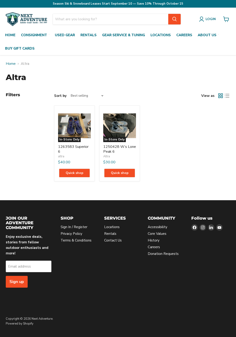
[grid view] (220, 95)
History (153, 240)
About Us (207, 35)
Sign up (16, 281)
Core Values (157, 233)
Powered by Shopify (19, 324)
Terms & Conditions (76, 240)
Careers (184, 35)
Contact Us (113, 240)
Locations (160, 35)
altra (61, 156)
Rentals (88, 35)
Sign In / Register (74, 227)
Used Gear (65, 35)
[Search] (174, 19)
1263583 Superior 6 (73, 149)
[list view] (227, 95)
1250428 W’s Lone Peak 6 (119, 149)
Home (10, 35)
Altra (106, 156)
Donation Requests (163, 253)
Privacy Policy (71, 233)
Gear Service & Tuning (123, 35)
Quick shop (74, 173)
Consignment (34, 35)
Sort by (60, 96)
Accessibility (157, 227)
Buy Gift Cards (20, 48)
